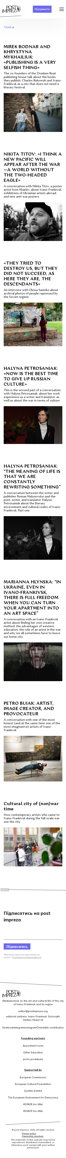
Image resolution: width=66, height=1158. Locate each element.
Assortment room (33, 1045)
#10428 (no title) (33, 1104)
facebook (8, 1027)
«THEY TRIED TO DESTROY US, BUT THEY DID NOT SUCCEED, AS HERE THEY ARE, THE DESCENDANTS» (31, 274)
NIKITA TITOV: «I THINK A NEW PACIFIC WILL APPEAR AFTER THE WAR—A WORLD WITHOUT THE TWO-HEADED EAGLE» (33, 167)
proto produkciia (33, 1059)
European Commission (33, 1077)
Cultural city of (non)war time (31, 806)
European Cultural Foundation (33, 1084)
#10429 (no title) (33, 1111)
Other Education (33, 1052)
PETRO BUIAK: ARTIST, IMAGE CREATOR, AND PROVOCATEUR (29, 708)
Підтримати (42, 9)
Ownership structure (32, 1136)
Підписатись (17, 946)
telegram (19, 1027)
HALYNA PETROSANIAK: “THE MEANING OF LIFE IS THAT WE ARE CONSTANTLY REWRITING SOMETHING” (32, 477)
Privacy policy (29, 1133)
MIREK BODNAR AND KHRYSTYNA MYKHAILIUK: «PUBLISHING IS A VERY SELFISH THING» (30, 57)
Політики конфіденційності (26, 957)
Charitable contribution (50, 1027)
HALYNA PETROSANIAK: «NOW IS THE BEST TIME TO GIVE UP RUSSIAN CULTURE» (31, 377)
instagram (30, 1027)
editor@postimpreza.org (33, 1011)
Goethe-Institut (33, 1090)
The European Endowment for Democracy (33, 1097)
